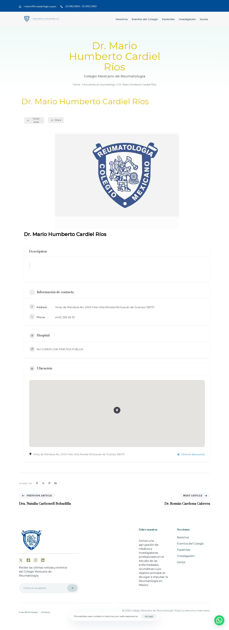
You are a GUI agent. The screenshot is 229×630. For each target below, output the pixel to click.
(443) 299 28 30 (65, 317)
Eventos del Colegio (145, 19)
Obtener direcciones (193, 454)
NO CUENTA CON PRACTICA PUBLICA (60, 349)
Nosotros (122, 19)
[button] (117, 410)
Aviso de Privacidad (28, 612)
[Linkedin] (55, 483)
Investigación (187, 19)
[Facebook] (37, 483)
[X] (43, 483)
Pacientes (168, 19)
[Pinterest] (49, 483)
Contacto (45, 612)
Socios (204, 19)
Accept (149, 616)
